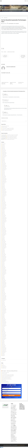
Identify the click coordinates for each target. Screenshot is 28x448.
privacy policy (12, 397)
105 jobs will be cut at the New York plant (15, 28)
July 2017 (3, 262)
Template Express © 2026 (21, 445)
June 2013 (3, 315)
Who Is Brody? (4, 380)
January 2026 (3, 151)
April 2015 (3, 291)
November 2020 (4, 218)
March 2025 (3, 162)
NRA (14, 425)
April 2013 (3, 317)
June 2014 (3, 302)
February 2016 (4, 280)
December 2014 (4, 295)
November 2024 (4, 166)
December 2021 (4, 204)
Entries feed (3, 365)
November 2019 (4, 231)
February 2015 (4, 293)
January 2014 (3, 307)
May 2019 (3, 238)
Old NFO (5, 94)
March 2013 (3, 318)
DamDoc (5, 112)
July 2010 (3, 353)
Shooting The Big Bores (5, 381)
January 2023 (3, 190)
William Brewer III (15, 441)
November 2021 (4, 205)
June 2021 (3, 211)
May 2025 (3, 160)
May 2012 (3, 329)
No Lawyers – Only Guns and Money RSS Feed (9, 370)
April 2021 (3, 213)
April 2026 (3, 148)
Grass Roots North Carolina (13, 415)
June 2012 (3, 328)
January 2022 (3, 203)
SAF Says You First (20, 82)
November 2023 (4, 179)
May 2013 (3, 316)
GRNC (14, 416)
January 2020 (3, 229)
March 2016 (3, 279)
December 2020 (4, 217)
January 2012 (3, 333)
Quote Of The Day (4, 373)
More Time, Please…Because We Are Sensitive (5, 56)
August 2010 (3, 352)
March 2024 (3, 175)
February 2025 (4, 163)
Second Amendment (13, 433)
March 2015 (3, 292)
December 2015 (4, 282)
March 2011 (3, 344)
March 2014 (3, 305)
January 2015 (3, 294)
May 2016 (3, 277)
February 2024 (4, 176)
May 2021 (3, 212)
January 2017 (3, 268)
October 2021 (4, 206)
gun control (13, 417)
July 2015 (3, 288)
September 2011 (4, 338)
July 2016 (3, 275)
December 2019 (4, 230)
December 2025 (4, 152)
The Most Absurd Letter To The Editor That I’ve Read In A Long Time (23, 56)
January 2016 (3, 281)
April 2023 (3, 187)
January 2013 (3, 320)
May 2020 (3, 225)
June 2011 (3, 341)
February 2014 (4, 306)
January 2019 (3, 242)
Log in (3, 364)
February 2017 (4, 267)
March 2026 (3, 149)
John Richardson (11, 23)
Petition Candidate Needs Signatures (7, 130)
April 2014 (3, 304)
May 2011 (3, 342)
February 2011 (3, 345)
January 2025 (3, 164)
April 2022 (3, 200)
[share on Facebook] (1, 48)
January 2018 (3, 255)
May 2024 (3, 173)
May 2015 (3, 290)
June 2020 (3, 224)
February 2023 (4, 189)
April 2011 (3, 343)
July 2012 (3, 327)
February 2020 (4, 228)
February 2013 (4, 319)
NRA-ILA (12, 426)
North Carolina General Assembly (13, 424)
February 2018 (4, 254)
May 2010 (3, 355)
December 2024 (4, 165)
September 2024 (4, 168)
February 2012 (4, 332)
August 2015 (3, 287)
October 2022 (4, 193)
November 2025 (4, 153)
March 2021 (3, 214)
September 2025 (4, 155)
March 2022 (3, 201)
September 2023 (4, 181)
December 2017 (4, 256)
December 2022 (4, 191)
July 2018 (3, 249)
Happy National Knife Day (5, 372)
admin (6, 105)
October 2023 (4, 180)
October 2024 (4, 167)
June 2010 (3, 354)
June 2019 (3, 237)
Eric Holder (12, 412)
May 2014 (3, 303)
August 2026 (3, 143)
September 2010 (4, 351)
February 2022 (4, 202)
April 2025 (3, 161)
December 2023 (4, 178)
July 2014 (3, 301)
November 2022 (4, 192)
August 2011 (3, 339)
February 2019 (4, 241)
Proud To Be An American (5, 382)
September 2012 (4, 325)
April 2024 (3, 174)
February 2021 (4, 215)
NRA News (15, 427)
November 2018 (4, 244)
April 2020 (3, 226)
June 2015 (3, 289)
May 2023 (3, 186)
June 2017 (3, 263)
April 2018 (3, 252)
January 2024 (3, 177)
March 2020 (3, 227)
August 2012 (3, 326)
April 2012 (3, 330)
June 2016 (3, 276)
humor (14, 418)
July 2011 (3, 340)
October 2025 (4, 154)
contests (14, 411)
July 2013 (3, 314)
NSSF (12, 429)
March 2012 (3, 331)
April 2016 (3, 278)
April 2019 (3, 239)
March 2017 (3, 266)
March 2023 (3, 188)
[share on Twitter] (3, 48)
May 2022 (3, 199)
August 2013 (3, 313)
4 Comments (17, 23)
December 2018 (4, 243)
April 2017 (3, 265)
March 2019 (3, 240)
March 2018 (3, 253)
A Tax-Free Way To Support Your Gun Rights (8, 128)
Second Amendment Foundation (13, 436)
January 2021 (3, 216)
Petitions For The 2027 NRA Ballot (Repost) (8, 129)
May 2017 (3, 264)
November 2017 (4, 257)
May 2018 (3, 251)
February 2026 (4, 150)
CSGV (15, 411)
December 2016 (4, 269)
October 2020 (4, 219)
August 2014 (3, 300)
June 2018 (3, 250)
